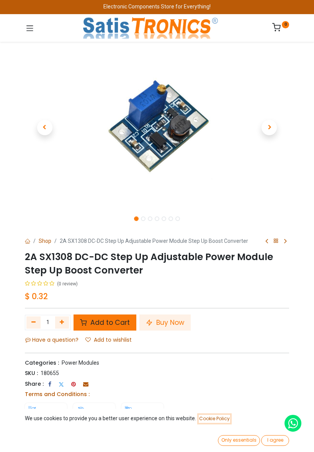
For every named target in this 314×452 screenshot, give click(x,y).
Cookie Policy (214, 418)
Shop (45, 241)
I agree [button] (275, 440)
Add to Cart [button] (109, 322)
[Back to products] (276, 241)
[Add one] (62, 322)
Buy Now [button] (169, 322)
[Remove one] (33, 322)
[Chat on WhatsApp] (293, 423)
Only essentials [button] (239, 440)
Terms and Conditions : (57, 394)
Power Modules (80, 363)
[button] (45, 127)
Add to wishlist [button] (113, 340)
